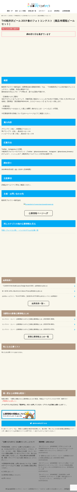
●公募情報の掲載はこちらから (11, 475)
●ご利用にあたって (8, 471)
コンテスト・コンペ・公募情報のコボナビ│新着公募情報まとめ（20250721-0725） (28, 329)
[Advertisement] (38, 54)
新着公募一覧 (32, 11)
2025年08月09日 (56, 458)
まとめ (50, 11)
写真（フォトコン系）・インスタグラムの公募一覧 (20, 230)
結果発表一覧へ (38, 303)
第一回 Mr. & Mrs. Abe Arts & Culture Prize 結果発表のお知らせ (22, 291)
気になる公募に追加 (9, 29)
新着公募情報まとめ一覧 (38, 336)
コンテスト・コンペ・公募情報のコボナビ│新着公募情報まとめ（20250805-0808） (28, 319)
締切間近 (57, 11)
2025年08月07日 (56, 467)
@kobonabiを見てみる (40, 423)
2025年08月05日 (55, 477)
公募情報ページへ (37, 213)
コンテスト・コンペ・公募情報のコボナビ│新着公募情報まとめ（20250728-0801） (28, 324)
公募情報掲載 (66, 11)
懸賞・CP (10, 11)
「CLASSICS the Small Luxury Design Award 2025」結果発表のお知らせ (25, 286)
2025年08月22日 (55, 449)
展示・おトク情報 (20, 11)
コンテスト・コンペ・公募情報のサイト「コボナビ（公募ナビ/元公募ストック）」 (39, 489)
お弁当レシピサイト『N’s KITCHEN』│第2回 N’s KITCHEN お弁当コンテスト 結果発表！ (30, 296)
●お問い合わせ (6, 478)
